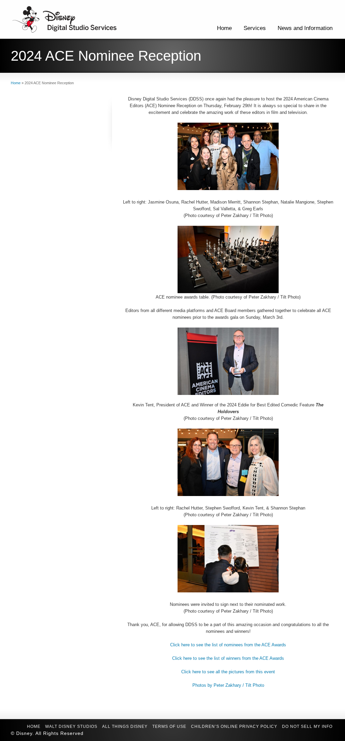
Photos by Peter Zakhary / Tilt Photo (228, 685)
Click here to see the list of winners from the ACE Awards (228, 658)
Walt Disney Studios (71, 726)
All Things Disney (125, 726)
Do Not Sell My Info (307, 726)
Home (224, 28)
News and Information (305, 28)
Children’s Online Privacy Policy (234, 726)
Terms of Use (169, 726)
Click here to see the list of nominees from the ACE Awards (228, 644)
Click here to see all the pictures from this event (228, 671)
